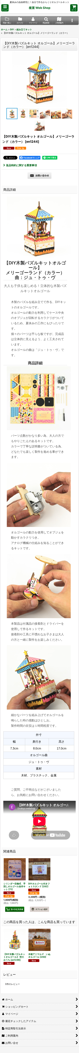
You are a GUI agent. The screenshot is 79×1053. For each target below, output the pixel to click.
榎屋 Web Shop (39, 8)
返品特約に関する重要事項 (21, 165)
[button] (5, 7)
